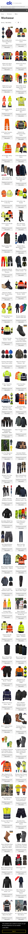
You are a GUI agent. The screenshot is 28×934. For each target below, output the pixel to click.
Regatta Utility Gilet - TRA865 (7, 246)
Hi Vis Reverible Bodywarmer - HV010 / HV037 (21, 408)
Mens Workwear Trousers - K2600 (21, 224)
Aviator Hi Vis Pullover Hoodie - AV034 (21, 293)
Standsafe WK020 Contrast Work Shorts (21, 453)
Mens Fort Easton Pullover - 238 (21, 362)
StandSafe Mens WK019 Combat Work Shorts (21, 822)
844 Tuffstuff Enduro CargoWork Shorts (7, 545)
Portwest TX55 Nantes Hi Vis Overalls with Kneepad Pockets (21, 799)
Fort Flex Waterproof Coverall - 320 (7, 453)
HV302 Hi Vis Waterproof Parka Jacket (21, 133)
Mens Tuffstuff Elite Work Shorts (7, 798)
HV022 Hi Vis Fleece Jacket (21, 64)
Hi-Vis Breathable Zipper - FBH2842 (21, 635)
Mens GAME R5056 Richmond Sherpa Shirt (7, 41)
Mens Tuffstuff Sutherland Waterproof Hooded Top (21, 613)
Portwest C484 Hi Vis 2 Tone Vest (7, 821)
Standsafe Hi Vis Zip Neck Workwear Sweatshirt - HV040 (7, 408)
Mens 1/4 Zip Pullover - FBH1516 (7, 726)
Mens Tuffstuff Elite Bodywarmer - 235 (7, 657)
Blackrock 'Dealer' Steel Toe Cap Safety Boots (7, 294)
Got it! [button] (14, 931)
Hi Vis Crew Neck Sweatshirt (21, 384)
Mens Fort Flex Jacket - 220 (21, 430)
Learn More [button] (5, 927)
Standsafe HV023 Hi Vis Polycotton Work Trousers (7, 270)
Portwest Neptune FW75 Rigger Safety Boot (21, 727)
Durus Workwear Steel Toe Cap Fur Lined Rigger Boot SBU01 (7, 846)
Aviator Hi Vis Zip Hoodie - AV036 (7, 338)
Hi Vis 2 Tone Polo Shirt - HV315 (7, 384)
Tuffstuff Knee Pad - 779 (21, 868)
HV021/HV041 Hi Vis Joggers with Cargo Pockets (21, 87)
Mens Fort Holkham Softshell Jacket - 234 (21, 499)
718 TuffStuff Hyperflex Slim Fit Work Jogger (21, 589)
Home (2, 14)
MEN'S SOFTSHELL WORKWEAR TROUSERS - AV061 (7, 431)
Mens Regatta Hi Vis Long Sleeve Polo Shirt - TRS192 (7, 775)
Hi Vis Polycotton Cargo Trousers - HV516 (21, 522)
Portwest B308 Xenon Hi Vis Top (7, 316)
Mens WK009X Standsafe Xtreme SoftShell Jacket (21, 704)
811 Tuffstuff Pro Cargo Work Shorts (21, 914)
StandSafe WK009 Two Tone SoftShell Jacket (7, 521)
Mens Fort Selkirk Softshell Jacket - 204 (6, 589)
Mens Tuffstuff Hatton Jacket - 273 (7, 890)
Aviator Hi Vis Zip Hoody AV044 (7, 635)
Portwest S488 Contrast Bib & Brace (7, 612)
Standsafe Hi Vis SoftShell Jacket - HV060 (21, 681)
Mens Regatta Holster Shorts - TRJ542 (6, 680)
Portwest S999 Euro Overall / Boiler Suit (21, 316)
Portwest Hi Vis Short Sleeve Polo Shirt (7, 914)
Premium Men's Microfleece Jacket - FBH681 (21, 247)
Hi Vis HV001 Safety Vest (7, 156)
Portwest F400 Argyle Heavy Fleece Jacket (7, 362)
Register (4, 45)
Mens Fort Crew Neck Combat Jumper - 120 (21, 269)
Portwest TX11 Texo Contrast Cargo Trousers (7, 477)
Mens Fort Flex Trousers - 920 (21, 545)
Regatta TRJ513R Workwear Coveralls (7, 499)
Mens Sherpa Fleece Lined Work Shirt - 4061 (21, 179)
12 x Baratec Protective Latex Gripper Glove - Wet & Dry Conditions (7, 751)
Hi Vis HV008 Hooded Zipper (21, 156)
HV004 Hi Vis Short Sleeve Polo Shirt (7, 64)
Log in (9, 45)
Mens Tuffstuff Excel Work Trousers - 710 (21, 476)
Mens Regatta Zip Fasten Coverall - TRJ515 (21, 891)
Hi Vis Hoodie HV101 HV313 (7, 109)
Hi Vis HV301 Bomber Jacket (21, 40)
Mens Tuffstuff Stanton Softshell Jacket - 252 (7, 868)
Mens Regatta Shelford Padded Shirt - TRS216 (7, 567)
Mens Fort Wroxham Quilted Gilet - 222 (21, 657)
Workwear (9, 14)
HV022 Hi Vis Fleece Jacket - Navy (7, 703)
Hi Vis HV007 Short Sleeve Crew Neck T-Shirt (21, 110)
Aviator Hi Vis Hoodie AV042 (7, 224)
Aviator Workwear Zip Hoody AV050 (21, 567)
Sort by (2, 22)
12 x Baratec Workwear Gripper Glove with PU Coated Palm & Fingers (21, 846)
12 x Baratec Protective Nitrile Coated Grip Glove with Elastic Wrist (21, 752)
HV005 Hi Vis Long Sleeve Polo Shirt (7, 86)
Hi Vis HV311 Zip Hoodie (21, 201)
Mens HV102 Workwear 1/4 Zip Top (7, 201)
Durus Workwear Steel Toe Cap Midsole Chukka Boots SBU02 (21, 339)
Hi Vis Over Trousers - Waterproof (7, 132)
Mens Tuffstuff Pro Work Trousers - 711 (7, 178)
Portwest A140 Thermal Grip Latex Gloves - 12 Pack (21, 775)
